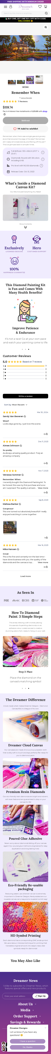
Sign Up (42, 996)
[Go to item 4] (39, 80)
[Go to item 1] (12, 82)
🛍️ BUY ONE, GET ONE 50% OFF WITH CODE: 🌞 (25, 20)
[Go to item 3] (30, 80)
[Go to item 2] (21, 82)
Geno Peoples (26, 98)
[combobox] (25, 13)
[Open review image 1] (10, 527)
